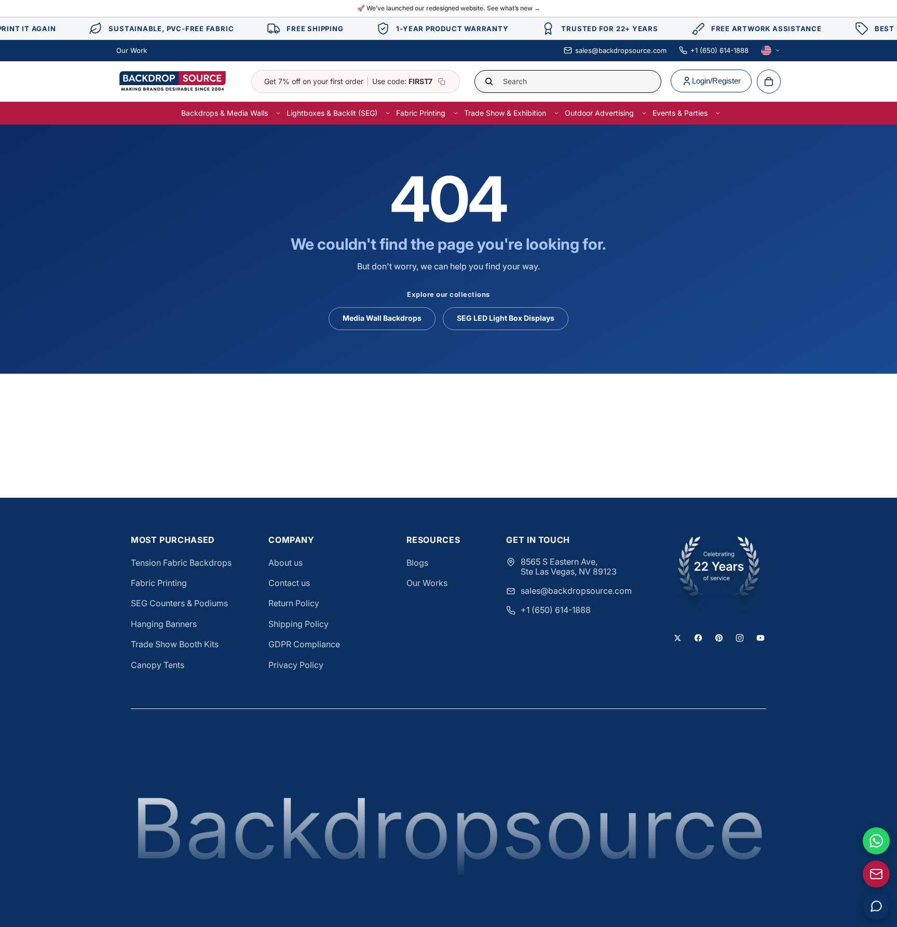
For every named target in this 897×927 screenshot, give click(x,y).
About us (285, 562)
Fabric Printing (159, 583)
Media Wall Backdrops (382, 317)
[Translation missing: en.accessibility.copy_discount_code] (442, 81)
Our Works (426, 583)
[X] (677, 638)
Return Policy (293, 603)
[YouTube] (760, 638)
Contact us (289, 583)
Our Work (131, 50)
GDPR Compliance (304, 644)
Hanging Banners (164, 624)
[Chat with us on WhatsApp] (876, 840)
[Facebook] (698, 638)
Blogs (417, 562)
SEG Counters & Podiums (179, 603)
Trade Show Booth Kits (175, 644)
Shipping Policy (298, 624)
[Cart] (769, 81)
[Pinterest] (719, 638)
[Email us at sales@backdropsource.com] (876, 874)
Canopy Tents (157, 665)
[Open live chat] (876, 906)
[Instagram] (739, 638)
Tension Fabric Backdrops (181, 562)
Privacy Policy (295, 665)
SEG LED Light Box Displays (505, 317)
